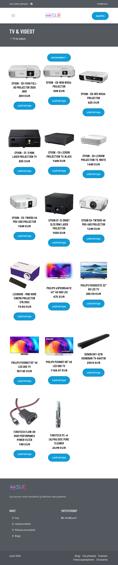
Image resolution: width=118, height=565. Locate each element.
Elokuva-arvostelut (25, 529)
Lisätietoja (24, 105)
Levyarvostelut (23, 523)
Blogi (17, 536)
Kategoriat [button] (58, 57)
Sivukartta (101, 559)
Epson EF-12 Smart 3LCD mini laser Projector (59, 224)
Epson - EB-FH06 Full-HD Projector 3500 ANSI (24, 87)
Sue (17, 517)
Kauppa (100, 15)
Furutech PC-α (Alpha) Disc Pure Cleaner (59, 439)
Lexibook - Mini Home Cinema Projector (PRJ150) (24, 298)
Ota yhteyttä (89, 555)
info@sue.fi (102, 3)
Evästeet (102, 555)
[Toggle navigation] (13, 15)
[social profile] (31, 4)
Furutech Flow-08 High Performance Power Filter (24, 435)
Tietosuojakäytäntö (83, 559)
